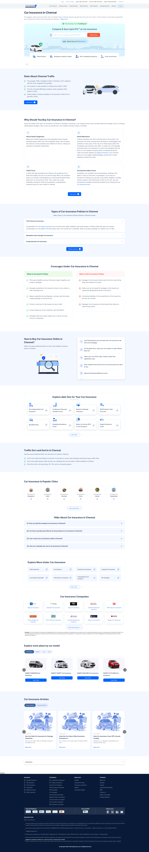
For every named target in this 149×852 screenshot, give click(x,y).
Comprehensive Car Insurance (83, 577)
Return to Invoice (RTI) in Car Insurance (83, 425)
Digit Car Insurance (73, 607)
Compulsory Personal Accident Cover (60, 410)
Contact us (103, 792)
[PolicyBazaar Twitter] (112, 812)
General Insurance (31, 780)
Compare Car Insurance (108, 569)
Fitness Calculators (57, 782)
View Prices (93, 35)
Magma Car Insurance (114, 620)
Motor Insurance (34, 569)
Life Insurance (30, 782)
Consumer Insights (79, 790)
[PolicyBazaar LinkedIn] (117, 812)
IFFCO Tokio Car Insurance (53, 620)
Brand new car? (75, 41)
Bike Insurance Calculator (56, 804)
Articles (76, 780)
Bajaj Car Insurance (33, 607)
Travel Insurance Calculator (57, 799)
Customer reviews (79, 782)
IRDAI (25, 819)
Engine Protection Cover (105, 153)
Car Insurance (58, 569)
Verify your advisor (105, 794)
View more (74, 587)
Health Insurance (31, 790)
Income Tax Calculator (55, 785)
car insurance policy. (83, 184)
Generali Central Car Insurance (94, 608)
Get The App (71, 1)
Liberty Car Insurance (94, 620)
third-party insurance (45, 226)
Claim (62, 1)
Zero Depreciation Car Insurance (36, 410)
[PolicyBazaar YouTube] (121, 812)
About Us (102, 780)
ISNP (101, 790)
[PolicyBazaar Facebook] (107, 812)
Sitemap (102, 782)
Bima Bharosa (31, 819)
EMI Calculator (53, 790)
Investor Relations (105, 797)
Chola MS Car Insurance (53, 607)
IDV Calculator (105, 577)
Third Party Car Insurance (61, 577)
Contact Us (121, 1)
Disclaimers (28, 762)
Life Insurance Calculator (56, 794)
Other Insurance (30, 792)
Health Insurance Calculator (57, 797)
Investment (29, 787)
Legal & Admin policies (106, 787)
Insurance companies (80, 785)
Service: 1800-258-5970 (95, 1)
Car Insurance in (31, 495)
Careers (102, 785)
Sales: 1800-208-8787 (81, 1)
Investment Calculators (58, 780)
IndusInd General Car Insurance (74, 621)
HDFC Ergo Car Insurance (114, 607)
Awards (76, 787)
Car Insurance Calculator (37, 577)
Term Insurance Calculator (56, 787)
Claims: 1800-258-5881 (110, 1)
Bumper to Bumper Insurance (82, 410)
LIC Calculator (53, 792)
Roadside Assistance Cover (59, 425)
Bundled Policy (34, 425)
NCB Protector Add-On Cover (106, 410)
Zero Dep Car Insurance (84, 569)
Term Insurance (30, 785)
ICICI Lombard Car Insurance (33, 621)
